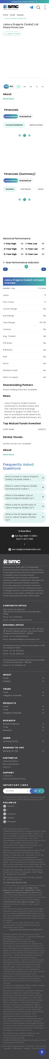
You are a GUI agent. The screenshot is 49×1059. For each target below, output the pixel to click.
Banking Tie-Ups (13, 747)
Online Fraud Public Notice (23, 2)
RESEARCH (9, 720)
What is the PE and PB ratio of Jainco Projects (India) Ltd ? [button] (20, 506)
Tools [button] (5, 692)
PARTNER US (10, 757)
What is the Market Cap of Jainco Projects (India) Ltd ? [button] (19, 497)
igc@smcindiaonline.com (30, 845)
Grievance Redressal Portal (14, 779)
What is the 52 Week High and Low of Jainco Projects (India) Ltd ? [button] (20, 517)
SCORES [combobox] (10, 791)
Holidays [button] (7, 681)
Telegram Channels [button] (12, 695)
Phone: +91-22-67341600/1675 (15, 636)
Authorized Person (10, 761)
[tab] (14, 125)
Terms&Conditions (38, 1048)
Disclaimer (30, 1046)
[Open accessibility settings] (42, 1052)
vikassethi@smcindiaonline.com (17, 840)
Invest (12, 15)
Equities (20, 15)
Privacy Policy (41, 1046)
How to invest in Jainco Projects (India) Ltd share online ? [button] (21, 478)
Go (35, 791)
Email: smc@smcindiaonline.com (17, 620)
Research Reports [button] (11, 724)
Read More (8, 98)
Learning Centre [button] (10, 741)
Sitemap (27, 1048)
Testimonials (17, 1048)
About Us (6, 767)
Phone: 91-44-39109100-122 (14, 665)
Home (5, 15)
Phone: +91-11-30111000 (12, 617)
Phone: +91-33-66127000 (13, 651)
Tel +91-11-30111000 (16, 838)
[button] (24, 706)
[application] (24, 59)
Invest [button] (6, 678)
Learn (6, 737)
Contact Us (8, 776)
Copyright (7, 1048)
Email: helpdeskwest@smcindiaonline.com (21, 639)
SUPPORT (8, 772)
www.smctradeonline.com (21, 847)
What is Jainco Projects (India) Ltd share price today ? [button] (21, 487)
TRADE (7, 688)
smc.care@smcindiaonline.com (23, 843)
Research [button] (7, 730)
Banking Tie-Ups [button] (10, 751)
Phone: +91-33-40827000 (13, 654)
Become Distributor (11, 764)
